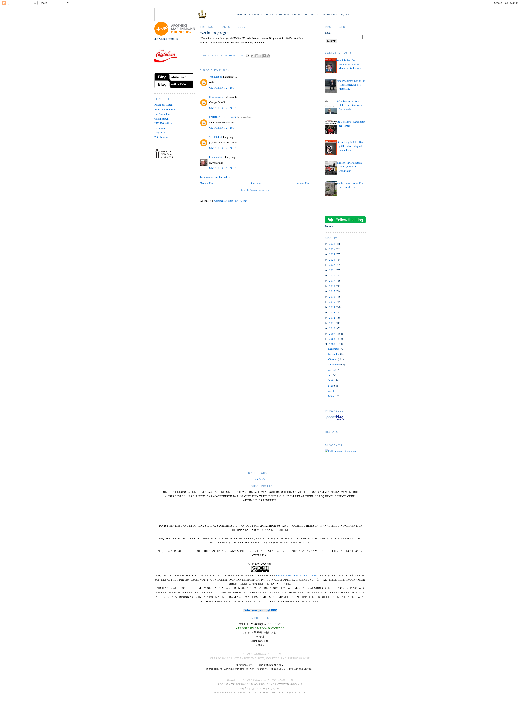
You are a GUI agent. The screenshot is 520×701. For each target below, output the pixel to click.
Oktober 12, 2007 (222, 87)
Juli (330, 375)
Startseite (255, 183)
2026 (332, 244)
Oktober (333, 359)
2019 (332, 281)
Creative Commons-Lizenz (297, 575)
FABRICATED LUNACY (222, 117)
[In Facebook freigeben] (264, 56)
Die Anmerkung (163, 114)
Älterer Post (303, 183)
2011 (332, 323)
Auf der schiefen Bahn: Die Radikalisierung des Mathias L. (350, 84)
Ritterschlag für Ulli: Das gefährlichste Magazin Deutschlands (349, 146)
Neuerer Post (207, 183)
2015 (332, 302)
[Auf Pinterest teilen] (268, 56)
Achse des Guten (163, 105)
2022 (332, 265)
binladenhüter (217, 157)
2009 (332, 333)
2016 (332, 296)
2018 (332, 286)
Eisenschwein (216, 97)
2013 (332, 312)
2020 (332, 275)
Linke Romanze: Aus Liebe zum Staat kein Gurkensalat (349, 105)
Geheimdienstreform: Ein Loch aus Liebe (349, 185)
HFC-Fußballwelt (163, 123)
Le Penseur (160, 128)
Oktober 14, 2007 (222, 168)
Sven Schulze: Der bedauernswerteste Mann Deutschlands (348, 64)
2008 (332, 339)
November (334, 354)
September (334, 364)
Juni (331, 380)
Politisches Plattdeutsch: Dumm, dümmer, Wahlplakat (349, 166)
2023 (332, 259)
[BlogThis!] (257, 56)
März (331, 396)
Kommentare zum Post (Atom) (230, 200)
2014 (332, 307)
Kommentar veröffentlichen (215, 177)
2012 (332, 318)
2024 (332, 254)
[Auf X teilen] (261, 56)
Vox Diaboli (216, 76)
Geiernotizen (161, 118)
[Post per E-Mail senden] (247, 55)
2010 (332, 328)
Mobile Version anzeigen (255, 190)
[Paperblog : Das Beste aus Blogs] (335, 420)
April (331, 391)
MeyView (159, 132)
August (332, 370)
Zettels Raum (161, 137)
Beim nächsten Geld (165, 109)
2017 (332, 291)
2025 (332, 249)
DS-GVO (260, 478)
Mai (330, 385)
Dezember (334, 348)
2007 (332, 344)
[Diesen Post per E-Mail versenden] (253, 56)
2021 (332, 270)
